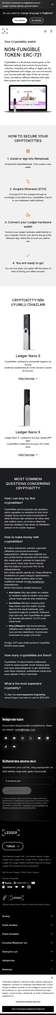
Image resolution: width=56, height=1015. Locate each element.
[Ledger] (5, 31)
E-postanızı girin (13, 781)
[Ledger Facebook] (14, 738)
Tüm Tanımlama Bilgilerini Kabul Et (28, 1009)
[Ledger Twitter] (30, 738)
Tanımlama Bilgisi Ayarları (28, 1001)
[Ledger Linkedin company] (47, 738)
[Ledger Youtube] (39, 738)
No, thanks (36, 20)
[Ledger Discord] (14, 746)
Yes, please (20, 20)
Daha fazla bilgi (26, 378)
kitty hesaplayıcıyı (36, 581)
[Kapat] (52, 978)
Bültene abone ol (15, 790)
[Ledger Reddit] (5, 738)
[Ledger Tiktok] (5, 746)
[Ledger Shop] (45, 31)
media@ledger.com (25, 729)
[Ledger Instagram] (22, 738)
